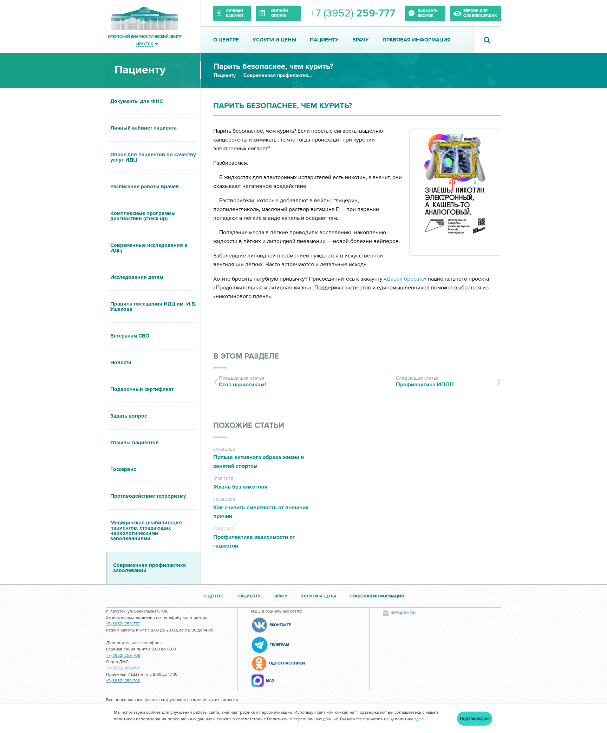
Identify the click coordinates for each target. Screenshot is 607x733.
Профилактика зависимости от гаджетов (254, 541)
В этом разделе (246, 356)
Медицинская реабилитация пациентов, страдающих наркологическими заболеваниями (146, 530)
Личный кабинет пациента (143, 128)
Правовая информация (417, 40)
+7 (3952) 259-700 (123, 680)
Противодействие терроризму (148, 496)
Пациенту (324, 40)
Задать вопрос (128, 416)
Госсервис (123, 469)
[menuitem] (153, 101)
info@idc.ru (403, 613)
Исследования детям (136, 277)
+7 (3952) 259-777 (122, 624)
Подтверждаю (475, 718)
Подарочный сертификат (142, 389)
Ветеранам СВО (129, 336)
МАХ (270, 680)
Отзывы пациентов (134, 442)
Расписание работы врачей (144, 186)
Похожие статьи (248, 425)
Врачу (360, 40)
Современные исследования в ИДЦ (149, 248)
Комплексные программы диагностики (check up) (143, 216)
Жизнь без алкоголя (240, 486)
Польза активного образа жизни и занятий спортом (258, 462)
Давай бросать (405, 278)
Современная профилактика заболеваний (278, 75)
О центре (226, 40)
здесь (419, 719)
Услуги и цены (274, 40)
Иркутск (144, 43)
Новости (120, 362)
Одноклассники (287, 663)
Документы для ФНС (136, 101)
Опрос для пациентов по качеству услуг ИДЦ (153, 157)
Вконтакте (280, 625)
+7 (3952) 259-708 (123, 655)
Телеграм (279, 644)
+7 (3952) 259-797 (123, 668)
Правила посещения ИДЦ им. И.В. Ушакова (153, 306)
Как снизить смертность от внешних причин (260, 512)
